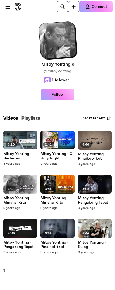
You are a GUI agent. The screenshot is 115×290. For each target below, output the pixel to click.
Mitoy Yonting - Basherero (17, 156)
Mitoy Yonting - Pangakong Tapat (18, 244)
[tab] (10, 118)
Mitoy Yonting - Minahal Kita (17, 200)
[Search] (62, 6)
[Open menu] (7, 6)
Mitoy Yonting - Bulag (92, 244)
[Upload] (73, 6)
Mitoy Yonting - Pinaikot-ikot (54, 244)
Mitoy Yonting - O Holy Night (56, 156)
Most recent (94, 118)
